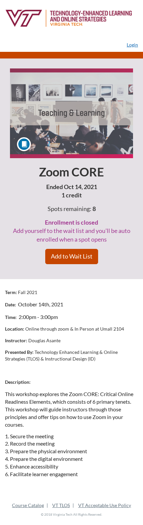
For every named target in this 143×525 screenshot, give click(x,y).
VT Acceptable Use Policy (104, 505)
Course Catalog (28, 505)
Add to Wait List (71, 256)
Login (132, 45)
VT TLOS (61, 505)
